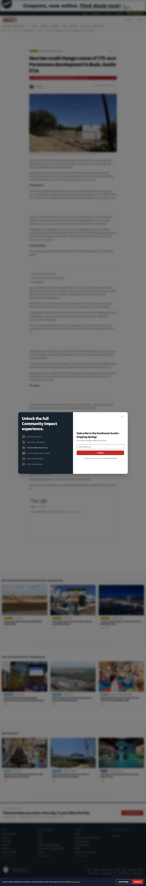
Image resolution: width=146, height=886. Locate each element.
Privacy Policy (113, 458)
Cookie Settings (123, 882)
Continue (100, 453)
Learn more (76, 882)
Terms (106, 458)
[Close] (122, 417)
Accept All (137, 882)
